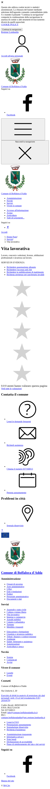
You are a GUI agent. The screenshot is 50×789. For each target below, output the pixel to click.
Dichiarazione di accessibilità (19, 742)
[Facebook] (8, 227)
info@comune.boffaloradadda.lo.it (22, 712)
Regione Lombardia (10, 32)
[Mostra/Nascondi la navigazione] (23, 129)
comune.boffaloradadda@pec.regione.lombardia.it (23, 717)
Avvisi (9, 662)
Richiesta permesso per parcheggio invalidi (25, 274)
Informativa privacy (15, 737)
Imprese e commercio (16, 617)
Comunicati (12, 660)
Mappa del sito (7, 781)
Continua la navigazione (11, 30)
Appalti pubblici (14, 619)
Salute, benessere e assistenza (19, 641)
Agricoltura (12, 215)
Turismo (10, 624)
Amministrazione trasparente (19, 734)
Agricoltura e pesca (15, 646)
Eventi (9, 675)
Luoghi (10, 673)
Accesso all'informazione (18, 210)
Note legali (11, 739)
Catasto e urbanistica (16, 622)
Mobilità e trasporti (15, 627)
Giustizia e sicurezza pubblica (20, 634)
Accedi (4, 232)
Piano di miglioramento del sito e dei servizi (26, 744)
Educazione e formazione (18, 632)
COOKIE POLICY (9, 24)
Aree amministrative (15, 586)
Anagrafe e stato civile (16, 609)
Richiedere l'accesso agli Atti (19, 269)
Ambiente (11, 639)
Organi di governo (15, 584)
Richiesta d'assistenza (16, 729)
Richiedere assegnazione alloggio (21, 267)
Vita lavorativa (13, 614)
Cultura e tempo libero (16, 612)
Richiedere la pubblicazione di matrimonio (25, 272)
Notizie (10, 657)
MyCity (6, 785)
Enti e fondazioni (14, 591)
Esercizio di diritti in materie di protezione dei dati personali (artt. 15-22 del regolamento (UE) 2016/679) (23, 698)
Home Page (12, 237)
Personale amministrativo (18, 596)
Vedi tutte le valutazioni (11, 388)
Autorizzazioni (13, 644)
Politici (10, 594)
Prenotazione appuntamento (19, 725)
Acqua (9, 213)
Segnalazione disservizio (17, 727)
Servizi (10, 239)
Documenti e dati (14, 599)
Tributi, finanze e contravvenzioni (21, 636)
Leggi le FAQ (13, 722)
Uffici (9, 589)
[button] (14, 198)
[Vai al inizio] (2, 530)
